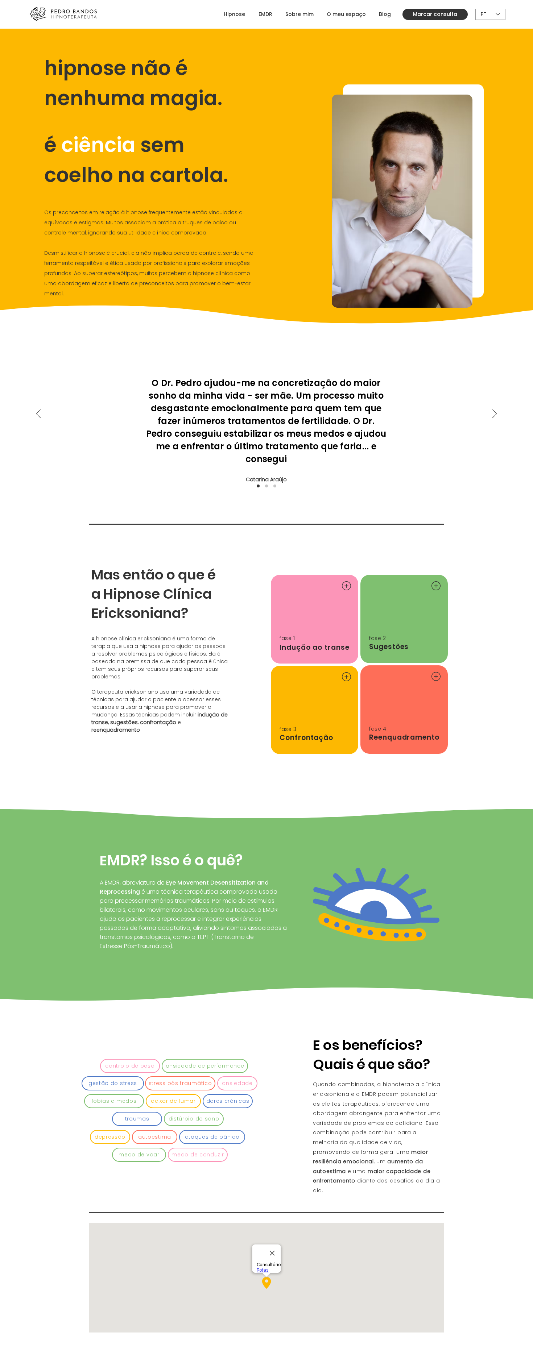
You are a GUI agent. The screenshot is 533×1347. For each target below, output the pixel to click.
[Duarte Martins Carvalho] (266, 486)
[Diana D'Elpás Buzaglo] (274, 486)
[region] (314, 619)
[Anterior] (38, 414)
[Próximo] (494, 414)
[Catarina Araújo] (258, 486)
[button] (130, 1066)
